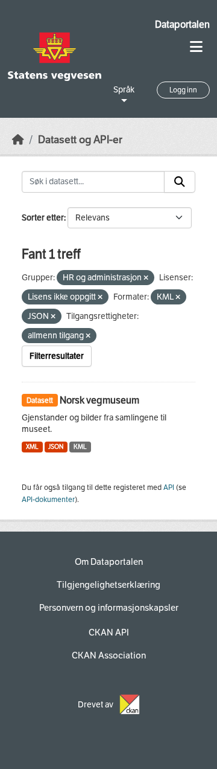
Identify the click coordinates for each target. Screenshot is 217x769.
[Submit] (179, 182)
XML (32, 447)
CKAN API (109, 632)
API (168, 487)
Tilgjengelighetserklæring (108, 584)
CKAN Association (109, 655)
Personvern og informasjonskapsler (108, 607)
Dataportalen (182, 24)
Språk (123, 90)
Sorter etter (43, 218)
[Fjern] (145, 278)
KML (80, 447)
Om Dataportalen (109, 561)
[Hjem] (18, 140)
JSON (55, 447)
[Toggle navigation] (196, 47)
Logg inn (183, 90)
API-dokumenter (48, 499)
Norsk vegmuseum (99, 400)
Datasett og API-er (80, 140)
